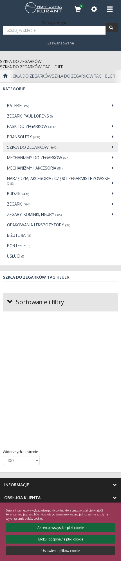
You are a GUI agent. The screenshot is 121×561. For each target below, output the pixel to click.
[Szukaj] (112, 27)
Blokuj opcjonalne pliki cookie (60, 539)
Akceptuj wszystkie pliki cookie (60, 528)
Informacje (16, 484)
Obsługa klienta (22, 497)
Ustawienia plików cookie (60, 551)
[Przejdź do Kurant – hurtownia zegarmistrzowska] (5, 76)
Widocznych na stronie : (21, 452)
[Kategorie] (110, 9)
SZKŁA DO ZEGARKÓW (31, 76)
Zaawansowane (60, 43)
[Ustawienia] (94, 9)
